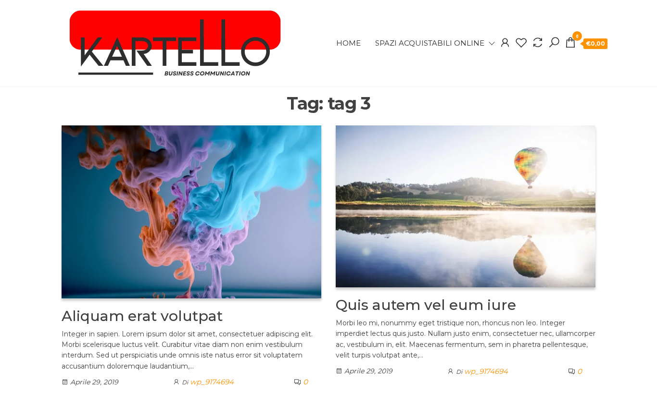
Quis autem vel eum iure (426, 305)
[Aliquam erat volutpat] (191, 211)
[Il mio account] (505, 42)
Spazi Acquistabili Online (429, 43)
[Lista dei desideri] (521, 42)
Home (348, 43)
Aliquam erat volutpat (142, 316)
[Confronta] (537, 42)
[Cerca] (554, 42)
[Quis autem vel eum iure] (465, 205)
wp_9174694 (212, 381)
